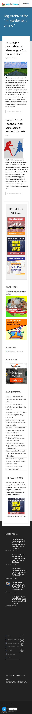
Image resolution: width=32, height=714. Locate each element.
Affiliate (10, 650)
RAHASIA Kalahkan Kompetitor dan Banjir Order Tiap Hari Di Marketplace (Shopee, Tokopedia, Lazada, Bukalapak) (18, 543)
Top (30, 712)
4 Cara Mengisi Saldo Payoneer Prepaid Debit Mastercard (15, 445)
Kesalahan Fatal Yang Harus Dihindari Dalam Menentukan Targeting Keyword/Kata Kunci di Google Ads (19, 599)
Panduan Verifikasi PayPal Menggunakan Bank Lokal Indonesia (16, 399)
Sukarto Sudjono (12, 58)
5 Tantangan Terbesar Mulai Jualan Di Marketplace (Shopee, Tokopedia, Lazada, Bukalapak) (18, 558)
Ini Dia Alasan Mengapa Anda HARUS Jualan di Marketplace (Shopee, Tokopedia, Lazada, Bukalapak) (19, 572)
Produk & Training (13, 639)
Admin (9, 135)
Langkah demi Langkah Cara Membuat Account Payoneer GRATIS (16, 422)
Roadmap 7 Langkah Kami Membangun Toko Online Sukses (16, 453)
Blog (9, 636)
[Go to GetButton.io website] (4, 712)
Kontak (10, 658)
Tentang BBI (11, 654)
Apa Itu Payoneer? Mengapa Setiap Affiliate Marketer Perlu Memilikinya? (16, 461)
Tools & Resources (13, 643)
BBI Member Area (13, 647)
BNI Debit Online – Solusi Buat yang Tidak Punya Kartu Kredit (16, 414)
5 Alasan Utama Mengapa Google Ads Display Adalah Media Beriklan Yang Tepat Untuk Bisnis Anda (18, 586)
